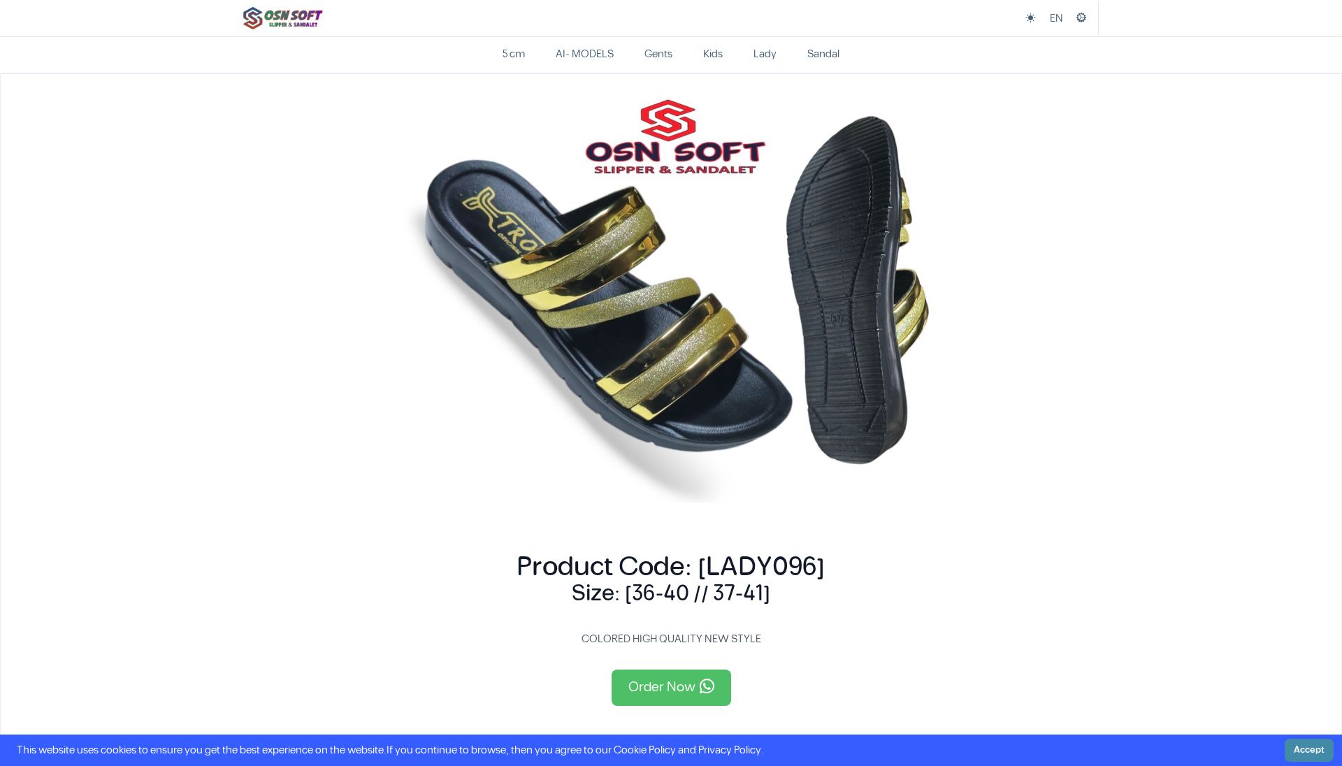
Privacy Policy (729, 750)
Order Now (661, 687)
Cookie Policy (645, 750)
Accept (1309, 750)
